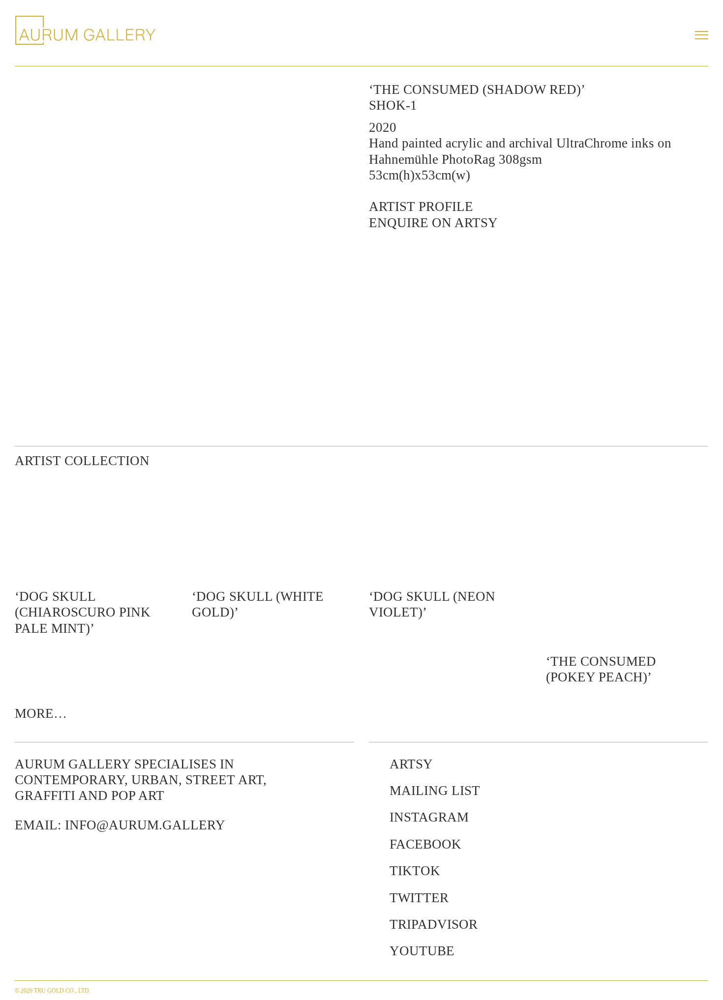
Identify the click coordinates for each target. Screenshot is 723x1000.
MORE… (41, 713)
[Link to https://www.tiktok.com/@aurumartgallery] (374, 870)
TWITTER (419, 897)
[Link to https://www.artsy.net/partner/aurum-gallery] (374, 764)
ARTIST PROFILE (421, 206)
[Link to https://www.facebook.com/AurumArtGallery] (374, 844)
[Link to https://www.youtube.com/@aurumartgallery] (374, 951)
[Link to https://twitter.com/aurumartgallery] (374, 897)
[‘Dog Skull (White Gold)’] (273, 527)
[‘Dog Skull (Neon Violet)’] (450, 527)
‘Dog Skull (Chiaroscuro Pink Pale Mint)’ (83, 612)
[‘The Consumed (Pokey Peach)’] (627, 559)
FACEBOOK (425, 844)
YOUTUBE (422, 950)
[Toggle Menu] (701, 35)
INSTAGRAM (429, 817)
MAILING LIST (435, 790)
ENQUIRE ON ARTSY (433, 222)
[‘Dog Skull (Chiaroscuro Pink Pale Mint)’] (96, 527)
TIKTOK (415, 870)
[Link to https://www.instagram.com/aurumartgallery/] (374, 817)
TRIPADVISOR (434, 924)
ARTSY (411, 764)
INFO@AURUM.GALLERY (145, 825)
